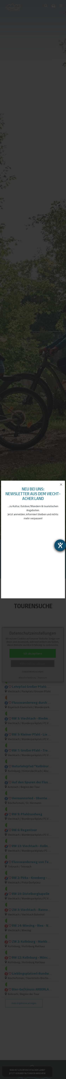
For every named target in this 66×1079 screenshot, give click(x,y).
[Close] (61, 484)
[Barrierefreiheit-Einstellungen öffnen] (60, 545)
